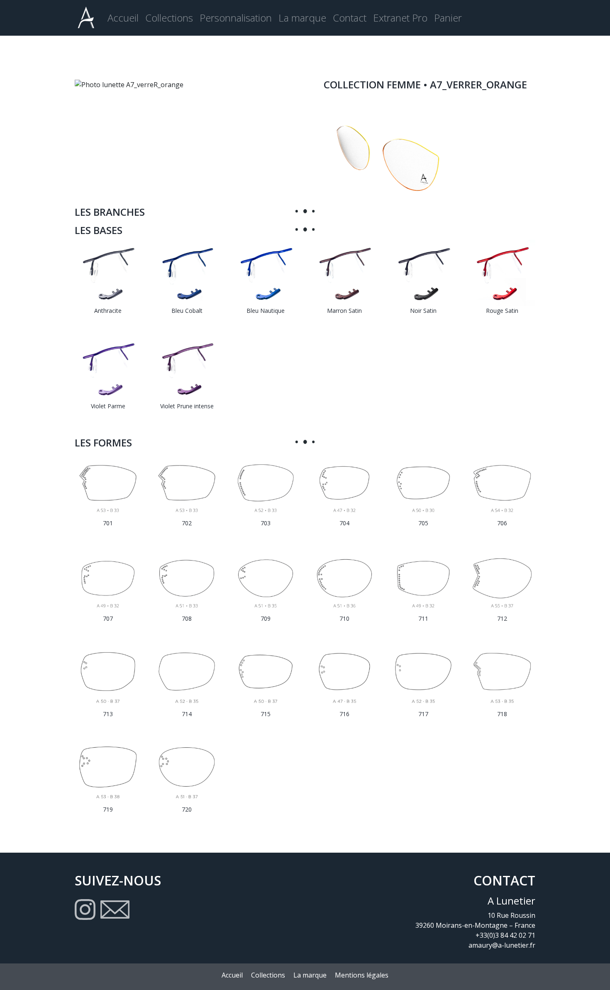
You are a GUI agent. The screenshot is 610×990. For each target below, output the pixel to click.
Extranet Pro (400, 17)
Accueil (123, 17)
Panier (448, 17)
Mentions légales (361, 975)
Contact (349, 17)
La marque (302, 17)
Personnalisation (236, 17)
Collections (169, 17)
